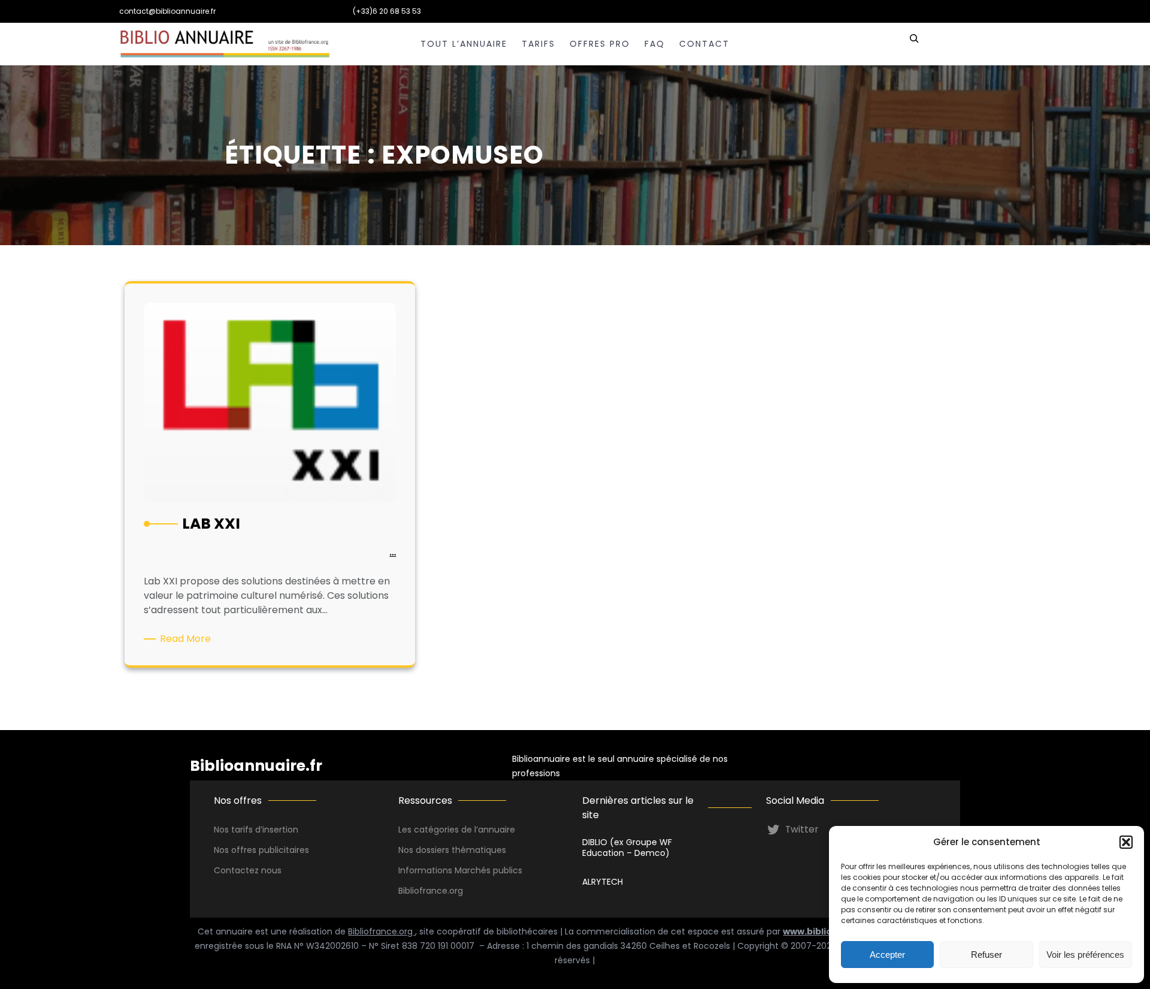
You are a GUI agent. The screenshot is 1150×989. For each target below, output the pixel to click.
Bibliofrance (422, 891)
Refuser (986, 954)
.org (455, 891)
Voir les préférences (1085, 954)
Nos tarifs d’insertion (256, 830)
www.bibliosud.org (825, 931)
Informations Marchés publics (460, 870)
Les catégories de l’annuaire (456, 830)
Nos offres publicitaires (261, 850)
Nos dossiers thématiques (452, 850)
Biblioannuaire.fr (256, 765)
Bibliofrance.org (381, 931)
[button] (1126, 842)
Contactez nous (248, 870)
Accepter (887, 954)
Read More (187, 639)
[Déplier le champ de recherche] (914, 43)
